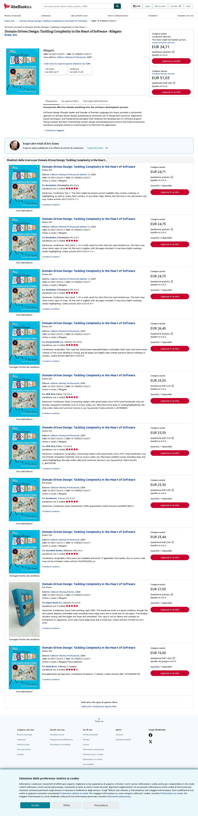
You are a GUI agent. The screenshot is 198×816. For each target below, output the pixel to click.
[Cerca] (117, 6)
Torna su (99, 721)
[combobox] (78, 6)
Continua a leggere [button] (55, 130)
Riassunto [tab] (51, 101)
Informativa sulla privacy (93, 749)
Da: (52, 70)
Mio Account (160, 6)
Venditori (152, 15)
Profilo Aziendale (90, 734)
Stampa (86, 739)
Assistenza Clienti (123, 739)
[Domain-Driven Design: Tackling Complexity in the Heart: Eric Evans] (24, 520)
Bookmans (51, 498)
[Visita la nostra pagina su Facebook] (150, 735)
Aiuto (188, 6)
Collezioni (46, 15)
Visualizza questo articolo (163, 42)
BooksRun (51, 185)
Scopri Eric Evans (95, 148)
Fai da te (119, 734)
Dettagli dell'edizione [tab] (95, 101)
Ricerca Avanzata (13, 15)
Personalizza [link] (101, 805)
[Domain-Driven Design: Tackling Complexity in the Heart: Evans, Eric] (24, 207)
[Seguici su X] (150, 742)
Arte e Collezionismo (118, 15)
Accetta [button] (35, 805)
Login (147, 6)
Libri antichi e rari (79, 15)
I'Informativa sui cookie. (171, 793)
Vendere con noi (185, 15)
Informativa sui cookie (92, 759)
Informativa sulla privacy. (119, 796)
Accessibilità (88, 764)
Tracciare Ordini (23, 749)
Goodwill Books (54, 550)
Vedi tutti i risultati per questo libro (99, 706)
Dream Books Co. (55, 341)
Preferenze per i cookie (93, 754)
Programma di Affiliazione (61, 739)
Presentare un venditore (60, 744)
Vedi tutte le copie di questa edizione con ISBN (67, 63)
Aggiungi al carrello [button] (171, 61)
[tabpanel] (95, 119)
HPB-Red (50, 394)
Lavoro (86, 744)
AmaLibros (51, 666)
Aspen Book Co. (54, 602)
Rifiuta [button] (66, 805)
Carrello (20, 754)
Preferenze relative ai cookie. (74, 793)
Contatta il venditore (51, 204)
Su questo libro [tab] (70, 101)
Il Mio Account (23, 744)
